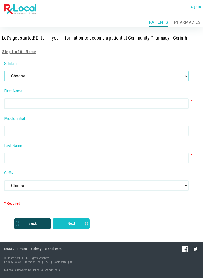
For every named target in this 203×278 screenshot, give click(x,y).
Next (71, 223)
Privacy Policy (12, 262)
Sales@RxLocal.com (46, 249)
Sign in (196, 7)
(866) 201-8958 (15, 249)
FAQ (46, 262)
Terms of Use (32, 262)
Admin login (52, 270)
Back (32, 223)
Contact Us (60, 262)
